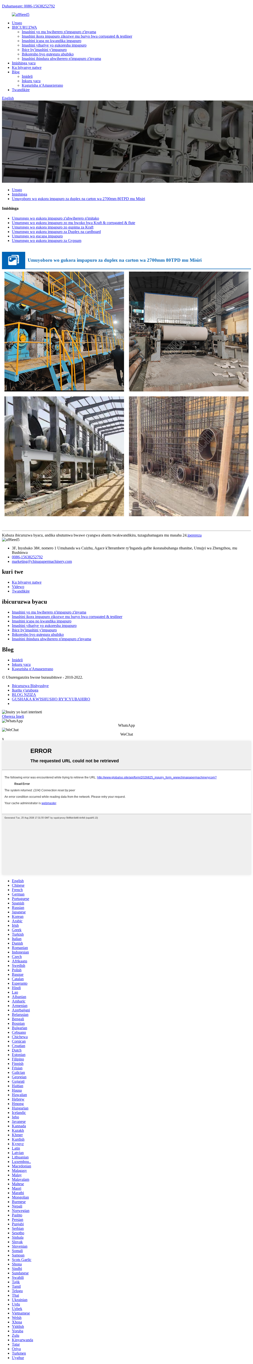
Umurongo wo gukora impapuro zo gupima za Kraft (52, 227)
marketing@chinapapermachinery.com (42, 561)
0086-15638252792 (27, 557)
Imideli (27, 76)
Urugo (17, 23)
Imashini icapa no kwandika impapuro (51, 41)
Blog (16, 72)
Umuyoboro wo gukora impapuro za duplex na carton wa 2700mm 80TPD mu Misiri (78, 199)
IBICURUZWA (24, 27)
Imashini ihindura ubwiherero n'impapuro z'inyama (61, 58)
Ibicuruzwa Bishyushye (30, 686)
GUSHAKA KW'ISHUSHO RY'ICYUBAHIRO (51, 699)
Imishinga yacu (24, 63)
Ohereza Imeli (13, 716)
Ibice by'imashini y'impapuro (44, 50)
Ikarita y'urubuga (25, 690)
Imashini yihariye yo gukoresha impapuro (54, 45)
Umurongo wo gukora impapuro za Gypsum (46, 240)
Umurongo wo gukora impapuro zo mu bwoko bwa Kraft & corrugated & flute (73, 223)
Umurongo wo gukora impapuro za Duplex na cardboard (56, 232)
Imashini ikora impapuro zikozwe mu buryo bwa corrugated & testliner (77, 36)
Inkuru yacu (31, 81)
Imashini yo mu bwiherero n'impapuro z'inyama (59, 32)
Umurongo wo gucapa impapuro (37, 236)
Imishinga (19, 194)
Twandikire (21, 90)
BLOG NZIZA (24, 695)
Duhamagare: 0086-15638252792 (28, 6)
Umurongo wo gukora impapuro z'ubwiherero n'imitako (55, 218)
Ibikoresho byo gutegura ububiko (48, 54)
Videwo (18, 587)
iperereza (195, 535)
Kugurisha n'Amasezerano (42, 85)
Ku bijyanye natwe (27, 67)
